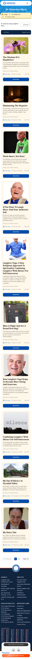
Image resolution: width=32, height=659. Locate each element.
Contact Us (20, 606)
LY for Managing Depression (6, 619)
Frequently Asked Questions (22, 619)
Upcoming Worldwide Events (23, 585)
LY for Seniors (5, 608)
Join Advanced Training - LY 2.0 (6, 594)
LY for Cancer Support (7, 616)
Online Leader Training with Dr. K (8, 589)
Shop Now (20, 608)
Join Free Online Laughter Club (22, 581)
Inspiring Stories (22, 597)
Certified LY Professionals (21, 594)
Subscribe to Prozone (23, 613)
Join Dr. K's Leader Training (16, 655)
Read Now (16, 79)
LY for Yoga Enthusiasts (8, 606)
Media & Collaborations (24, 611)
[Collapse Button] (27, 3)
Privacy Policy (21, 624)
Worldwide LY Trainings (5, 585)
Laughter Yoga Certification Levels (7, 581)
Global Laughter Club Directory (23, 589)
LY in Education (5, 614)
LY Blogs (19, 615)
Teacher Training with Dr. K (7, 598)
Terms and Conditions (23, 622)
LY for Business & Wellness (6, 611)
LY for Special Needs (7, 622)
